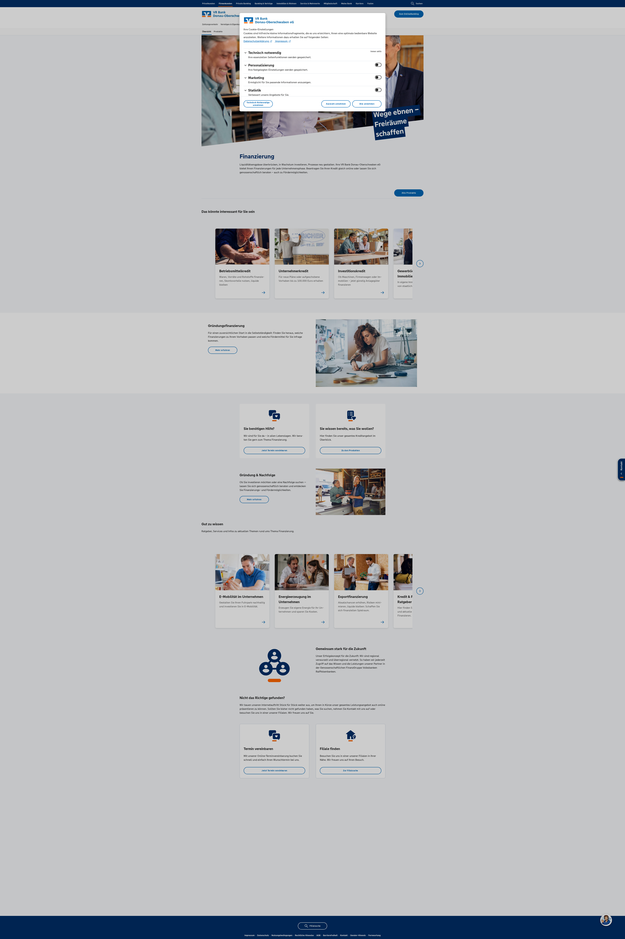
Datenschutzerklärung (256, 41)
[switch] (378, 65)
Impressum (281, 41)
